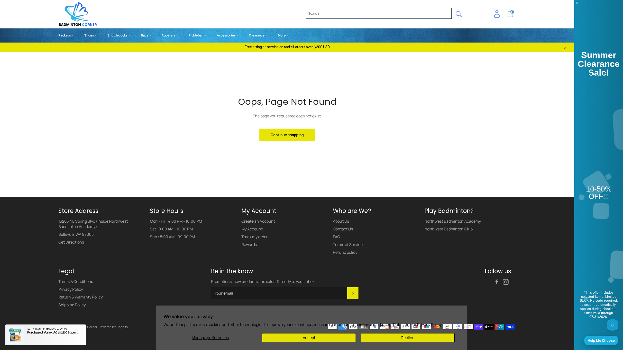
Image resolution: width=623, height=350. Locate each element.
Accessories (226, 35)
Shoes (89, 35)
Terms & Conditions (75, 281)
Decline (407, 337)
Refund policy (345, 252)
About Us (341, 221)
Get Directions (71, 242)
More (282, 35)
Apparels (169, 35)
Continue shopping (287, 134)
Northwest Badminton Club (448, 229)
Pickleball (196, 35)
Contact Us (343, 229)
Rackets (65, 35)
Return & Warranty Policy (80, 297)
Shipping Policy (72, 304)
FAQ (336, 236)
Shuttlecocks (117, 35)
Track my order (254, 236)
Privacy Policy (429, 324)
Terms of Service (348, 244)
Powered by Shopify (113, 327)
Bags (145, 35)
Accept (309, 337)
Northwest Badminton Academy (452, 221)
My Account (252, 229)
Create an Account (258, 221)
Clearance (257, 35)
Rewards (249, 244)
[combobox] (379, 13)
